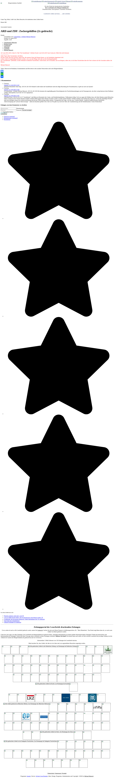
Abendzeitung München (10, 42)
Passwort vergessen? (9, 116)
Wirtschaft (6, 47)
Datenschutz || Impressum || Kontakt (57, 773)
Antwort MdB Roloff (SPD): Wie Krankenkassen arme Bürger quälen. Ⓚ (23, 617)
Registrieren (7, 119)
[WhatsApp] (57, 74)
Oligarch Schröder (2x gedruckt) (12, 622)
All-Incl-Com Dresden (42, 776)
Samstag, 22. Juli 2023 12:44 (11, 89)
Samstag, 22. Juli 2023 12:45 (11, 95)
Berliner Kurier (8, 44)
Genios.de (40, 630)
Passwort (18, 110)
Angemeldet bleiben (8, 112)
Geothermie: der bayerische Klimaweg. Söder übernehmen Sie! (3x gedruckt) (24, 619)
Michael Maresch (8, 50)
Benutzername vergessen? (11, 118)
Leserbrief (6, 48)
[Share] (57, 76)
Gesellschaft (7, 45)
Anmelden (3, 113)
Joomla (28, 776)
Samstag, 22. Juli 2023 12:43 (11, 85)
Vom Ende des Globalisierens (12, 621)
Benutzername (20, 108)
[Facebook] (57, 71)
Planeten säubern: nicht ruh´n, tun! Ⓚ (14, 616)
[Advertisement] (99, 7)
